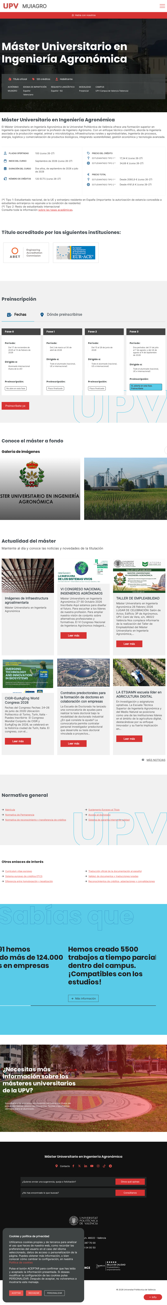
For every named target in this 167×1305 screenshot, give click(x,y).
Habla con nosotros (85, 15)
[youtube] (92, 1166)
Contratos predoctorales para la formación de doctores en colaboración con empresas (83, 697)
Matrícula (10, 809)
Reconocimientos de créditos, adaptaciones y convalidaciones (121, 881)
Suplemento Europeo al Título (104, 809)
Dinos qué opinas (130, 1181)
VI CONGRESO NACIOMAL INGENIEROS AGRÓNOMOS (82, 591)
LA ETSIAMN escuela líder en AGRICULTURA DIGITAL (139, 694)
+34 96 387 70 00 (86, 1242)
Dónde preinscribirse (64, 314)
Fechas (19, 314)
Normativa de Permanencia (19, 814)
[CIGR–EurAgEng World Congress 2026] (28, 681)
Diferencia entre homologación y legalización (29, 881)
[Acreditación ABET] (26, 254)
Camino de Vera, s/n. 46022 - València (85, 1237)
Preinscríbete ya (15, 405)
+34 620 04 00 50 (86, 1247)
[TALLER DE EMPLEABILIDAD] (139, 576)
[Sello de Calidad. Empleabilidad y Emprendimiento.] (110, 1270)
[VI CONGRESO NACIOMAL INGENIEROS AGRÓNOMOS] (83, 571)
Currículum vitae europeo (18, 871)
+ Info (153, 1297)
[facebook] (73, 1166)
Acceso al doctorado (99, 814)
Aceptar (16, 1293)
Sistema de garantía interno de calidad (109, 819)
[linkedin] (85, 1166)
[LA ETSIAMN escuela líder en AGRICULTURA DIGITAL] (139, 673)
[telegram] (110, 1166)
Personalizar (54, 1293)
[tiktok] (104, 1166)
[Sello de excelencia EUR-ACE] (76, 254)
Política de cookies (21, 1262)
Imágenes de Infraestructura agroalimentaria (26, 600)
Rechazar (34, 1293)
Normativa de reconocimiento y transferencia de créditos (35, 819)
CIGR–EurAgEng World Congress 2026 (22, 700)
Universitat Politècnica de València (140, 1289)
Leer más (77, 636)
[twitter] (79, 1166)
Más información (85, 998)
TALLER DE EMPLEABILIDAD (137, 598)
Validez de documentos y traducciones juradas (113, 876)
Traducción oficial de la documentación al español (115, 871)
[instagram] (98, 1166)
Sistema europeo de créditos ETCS (23, 876)
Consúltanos (130, 1192)
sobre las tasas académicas (55, 209)
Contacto (64, 1166)
